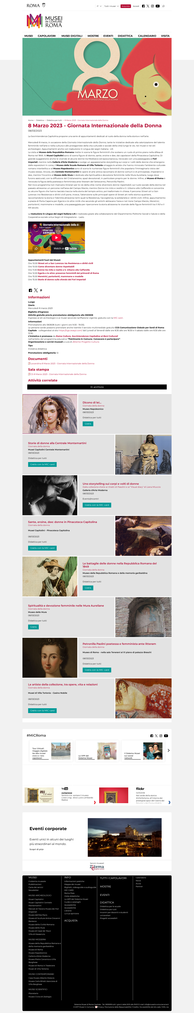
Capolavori (47, 35)
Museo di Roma (36, 949)
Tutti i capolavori (113, 878)
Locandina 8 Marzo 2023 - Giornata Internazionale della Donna (62, 363)
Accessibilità (70, 905)
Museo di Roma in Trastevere (42, 965)
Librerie (68, 911)
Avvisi (138, 883)
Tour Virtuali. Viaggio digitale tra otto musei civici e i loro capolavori (39, 753)
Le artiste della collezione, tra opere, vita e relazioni (63, 684)
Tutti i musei (110, 6)
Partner (139, 886)
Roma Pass (69, 893)
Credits (135, 1007)
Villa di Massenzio (37, 934)
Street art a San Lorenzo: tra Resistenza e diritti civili (65, 263)
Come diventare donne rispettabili (56, 266)
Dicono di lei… (92, 402)
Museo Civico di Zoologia (40, 996)
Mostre (93, 35)
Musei (28, 35)
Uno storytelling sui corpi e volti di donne (111, 483)
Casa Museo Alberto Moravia (41, 978)
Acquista (126, 6)
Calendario (147, 35)
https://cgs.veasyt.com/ (70, 330)
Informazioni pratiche (74, 881)
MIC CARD (69, 890)
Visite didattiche (72, 896)
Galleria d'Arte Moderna (39, 956)
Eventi (108, 35)
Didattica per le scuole (110, 906)
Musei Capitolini (36, 899)
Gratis (88, 423)
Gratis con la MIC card (42, 464)
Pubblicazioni (35, 884)
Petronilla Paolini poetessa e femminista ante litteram (119, 643)
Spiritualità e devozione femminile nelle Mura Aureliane (66, 605)
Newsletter (34, 890)
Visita (165, 35)
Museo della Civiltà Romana (41, 924)
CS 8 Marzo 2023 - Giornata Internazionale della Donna (58, 374)
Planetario (33, 993)
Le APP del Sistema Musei (85, 757)
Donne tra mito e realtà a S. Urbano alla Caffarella (63, 270)
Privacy (101, 1007)
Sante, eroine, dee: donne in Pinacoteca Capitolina (62, 522)
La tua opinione (71, 913)
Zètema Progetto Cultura (86, 342)
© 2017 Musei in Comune (83, 1007)
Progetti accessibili (108, 918)
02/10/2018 (150, 798)
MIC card (118, 318)
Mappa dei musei (72, 884)
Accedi (136, 6)
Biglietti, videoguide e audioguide (80, 887)
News (138, 880)
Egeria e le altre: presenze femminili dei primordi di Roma (68, 273)
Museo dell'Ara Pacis (38, 915)
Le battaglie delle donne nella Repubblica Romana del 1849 (120, 565)
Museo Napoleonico (38, 953)
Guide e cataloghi (72, 902)
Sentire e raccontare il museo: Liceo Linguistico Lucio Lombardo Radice (77, 797)
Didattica (125, 35)
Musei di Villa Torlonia (39, 969)
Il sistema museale (37, 881)
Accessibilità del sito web (150, 1007)
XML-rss (165, 1007)
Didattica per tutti (54, 120)
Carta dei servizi (36, 887)
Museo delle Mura (37, 928)
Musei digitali (71, 35)
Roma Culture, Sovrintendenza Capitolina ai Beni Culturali (87, 336)
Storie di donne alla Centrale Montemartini (57, 443)
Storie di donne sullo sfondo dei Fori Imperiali (62, 279)
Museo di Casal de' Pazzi (40, 931)
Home (31, 120)
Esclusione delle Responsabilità (118, 1007)
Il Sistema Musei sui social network (132, 755)
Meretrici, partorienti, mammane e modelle (60, 276)
